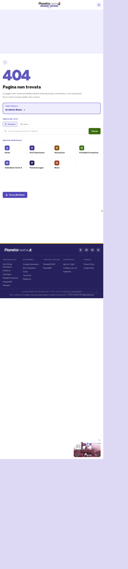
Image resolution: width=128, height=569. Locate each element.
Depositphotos (88, 295)
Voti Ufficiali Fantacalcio (7, 265)
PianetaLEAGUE (49, 264)
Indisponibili (7, 282)
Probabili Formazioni (10, 278)
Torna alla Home (17, 195)
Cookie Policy (89, 268)
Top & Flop (27, 275)
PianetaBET (47, 268)
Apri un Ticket (68, 264)
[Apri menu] (99, 4)
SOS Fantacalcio (29, 268)
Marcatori (6, 285)
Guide (25, 272)
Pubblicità (67, 272)
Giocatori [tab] (11, 124)
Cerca (95, 131)
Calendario (7, 274)
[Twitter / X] (98, 250)
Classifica (6, 271)
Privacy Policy (89, 264)
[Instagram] (86, 250)
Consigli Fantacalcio (31, 264)
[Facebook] (80, 250)
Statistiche (27, 279)
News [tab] (25, 124)
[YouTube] (92, 250)
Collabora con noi (70, 268)
